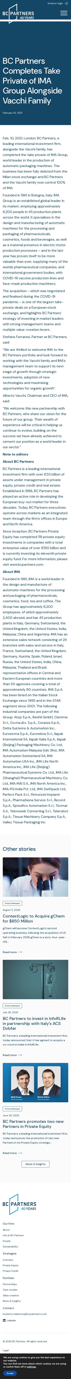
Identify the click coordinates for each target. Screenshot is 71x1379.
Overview (8, 1259)
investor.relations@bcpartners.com (25, 1314)
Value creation (11, 1295)
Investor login (55, 3)
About (6, 1229)
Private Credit (10, 1270)
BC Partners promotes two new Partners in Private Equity (33, 1124)
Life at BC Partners (13, 1235)
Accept (10, 1373)
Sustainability (10, 1246)
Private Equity (10, 1265)
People (7, 1241)
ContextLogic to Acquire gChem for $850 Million (34, 919)
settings (31, 1366)
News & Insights (35, 1164)
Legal (6, 1350)
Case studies (10, 1289)
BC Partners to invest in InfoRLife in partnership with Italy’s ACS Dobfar (34, 1023)
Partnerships (10, 1284)
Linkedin (11, 1320)
